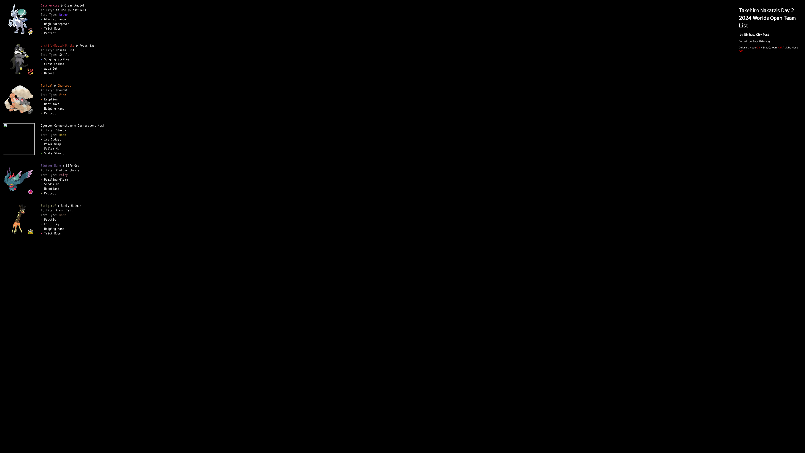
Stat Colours (770, 47)
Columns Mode (747, 47)
